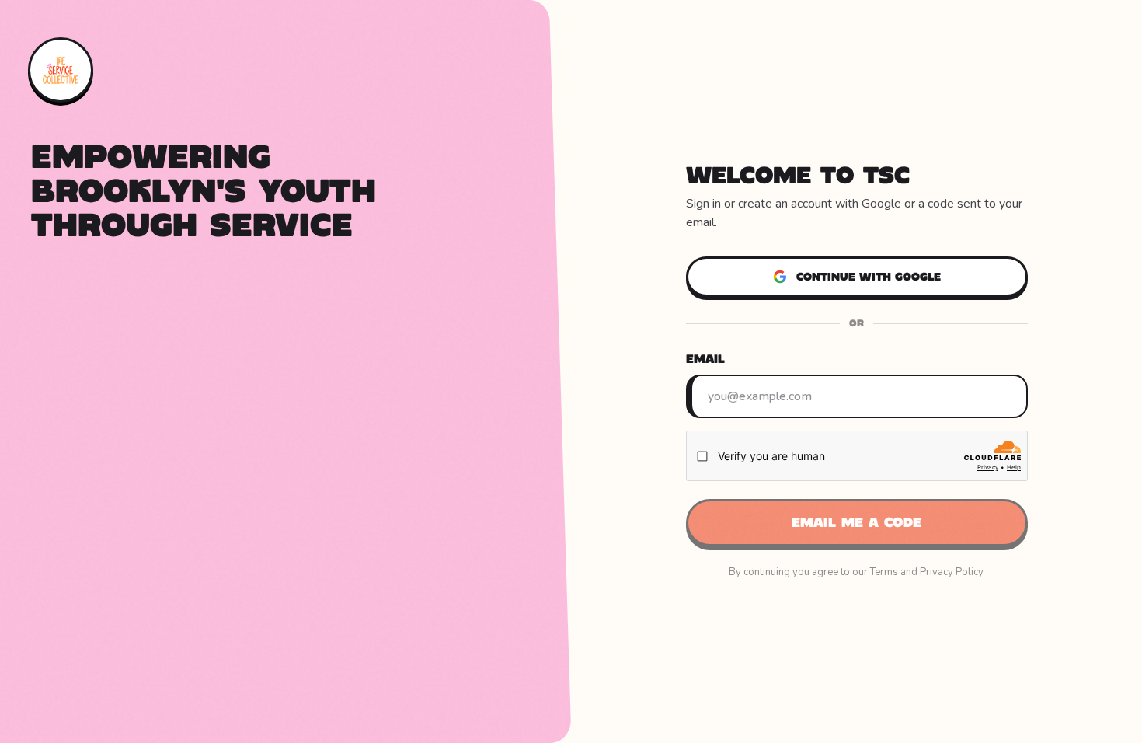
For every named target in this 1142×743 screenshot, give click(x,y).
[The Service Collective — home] (60, 70)
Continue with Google (868, 277)
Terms (884, 572)
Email (706, 358)
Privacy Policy (951, 572)
